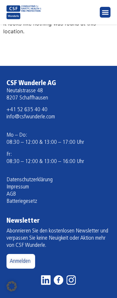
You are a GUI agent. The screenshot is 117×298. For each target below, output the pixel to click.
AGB (11, 194)
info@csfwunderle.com (30, 117)
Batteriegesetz (21, 201)
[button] (105, 12)
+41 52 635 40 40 (26, 110)
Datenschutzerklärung (29, 180)
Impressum (17, 187)
